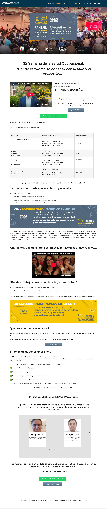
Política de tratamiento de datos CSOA (76, 500)
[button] (102, 3)
